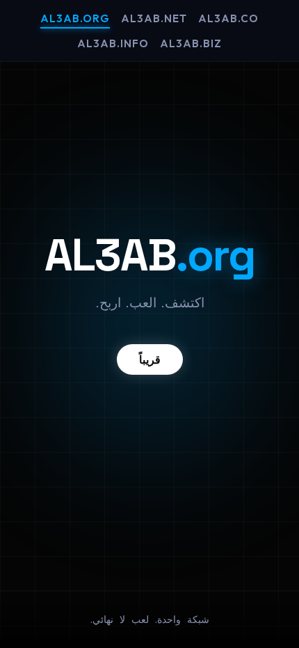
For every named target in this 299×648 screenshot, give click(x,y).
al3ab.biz (191, 43)
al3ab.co (228, 18)
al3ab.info (113, 43)
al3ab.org (75, 18)
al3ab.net (154, 18)
